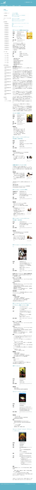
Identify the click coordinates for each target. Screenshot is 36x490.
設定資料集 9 (7, 38)
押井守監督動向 (6, 65)
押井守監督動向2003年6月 (8, 68)
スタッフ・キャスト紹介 (7, 19)
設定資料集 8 (7, 36)
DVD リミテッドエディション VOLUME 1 (18, 19)
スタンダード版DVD (15, 14)
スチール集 (5, 51)
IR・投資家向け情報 (27, 2)
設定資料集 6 (7, 32)
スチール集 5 (7, 60)
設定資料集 (5, 21)
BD (12, 25)
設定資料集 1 (7, 25)
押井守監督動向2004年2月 (8, 91)
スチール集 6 (7, 62)
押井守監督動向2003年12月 (8, 85)
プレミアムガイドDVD (15, 16)
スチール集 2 (7, 53)
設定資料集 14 (7, 47)
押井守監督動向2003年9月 (8, 76)
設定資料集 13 (7, 45)
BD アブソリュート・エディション (17, 26)
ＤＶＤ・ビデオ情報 (18, 5)
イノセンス (10, 5)
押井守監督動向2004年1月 (8, 88)
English (31, 2)
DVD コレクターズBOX (15, 18)
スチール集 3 (7, 57)
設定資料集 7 (7, 34)
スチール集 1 (7, 55)
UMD (13, 24)
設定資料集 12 (7, 43)
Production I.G (2, 5)
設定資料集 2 (7, 23)
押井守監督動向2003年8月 (8, 73)
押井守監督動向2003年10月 (8, 79)
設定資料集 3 (7, 27)
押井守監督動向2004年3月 (8, 94)
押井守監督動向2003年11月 (8, 82)
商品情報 (14, 5)
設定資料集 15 (7, 49)
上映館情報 (5, 15)
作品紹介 (6, 5)
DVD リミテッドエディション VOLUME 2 (18, 15)
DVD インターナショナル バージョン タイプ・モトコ (20, 23)
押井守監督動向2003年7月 (8, 70)
